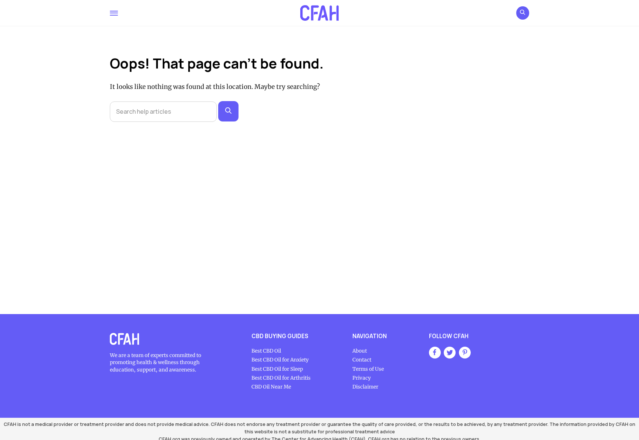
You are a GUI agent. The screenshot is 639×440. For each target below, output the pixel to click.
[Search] (228, 111)
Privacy (361, 378)
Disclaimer (365, 387)
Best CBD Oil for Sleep (277, 369)
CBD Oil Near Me (271, 387)
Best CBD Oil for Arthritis (281, 378)
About (359, 351)
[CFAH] (319, 13)
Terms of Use (368, 369)
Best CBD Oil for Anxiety (280, 360)
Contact (361, 360)
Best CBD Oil (266, 351)
